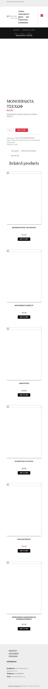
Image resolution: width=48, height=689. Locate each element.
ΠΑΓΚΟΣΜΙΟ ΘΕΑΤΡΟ (27, 138)
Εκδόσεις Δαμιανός (14, 686)
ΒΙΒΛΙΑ (20, 17)
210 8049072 (19, 673)
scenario (27, 140)
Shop (22, 33)
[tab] (15, 150)
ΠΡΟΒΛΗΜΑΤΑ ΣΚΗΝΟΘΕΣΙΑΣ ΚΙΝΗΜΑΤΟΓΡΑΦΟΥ (24, 618)
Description (15, 151)
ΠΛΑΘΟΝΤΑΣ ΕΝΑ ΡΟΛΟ (24, 461)
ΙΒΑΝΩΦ (16, 30)
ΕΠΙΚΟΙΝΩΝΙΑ (23, 23)
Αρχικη (21, 11)
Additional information (28, 151)
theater (12, 142)
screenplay (34, 140)
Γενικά (29, 33)
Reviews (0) (15, 156)
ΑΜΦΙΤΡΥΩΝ (24, 383)
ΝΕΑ (27, 17)
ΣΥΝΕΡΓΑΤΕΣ (23, 20)
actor (17, 140)
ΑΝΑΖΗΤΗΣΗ (13, 650)
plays (21, 140)
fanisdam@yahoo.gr (18, 676)
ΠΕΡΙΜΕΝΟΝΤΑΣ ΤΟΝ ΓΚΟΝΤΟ (24, 227)
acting (13, 140)
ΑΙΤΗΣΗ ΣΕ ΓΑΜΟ (28, 30)
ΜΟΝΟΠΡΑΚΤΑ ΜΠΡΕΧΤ (24, 305)
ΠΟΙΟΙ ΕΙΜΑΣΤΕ (23, 14)
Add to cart (21, 130)
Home (16, 33)
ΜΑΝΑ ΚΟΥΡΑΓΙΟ (24, 539)
